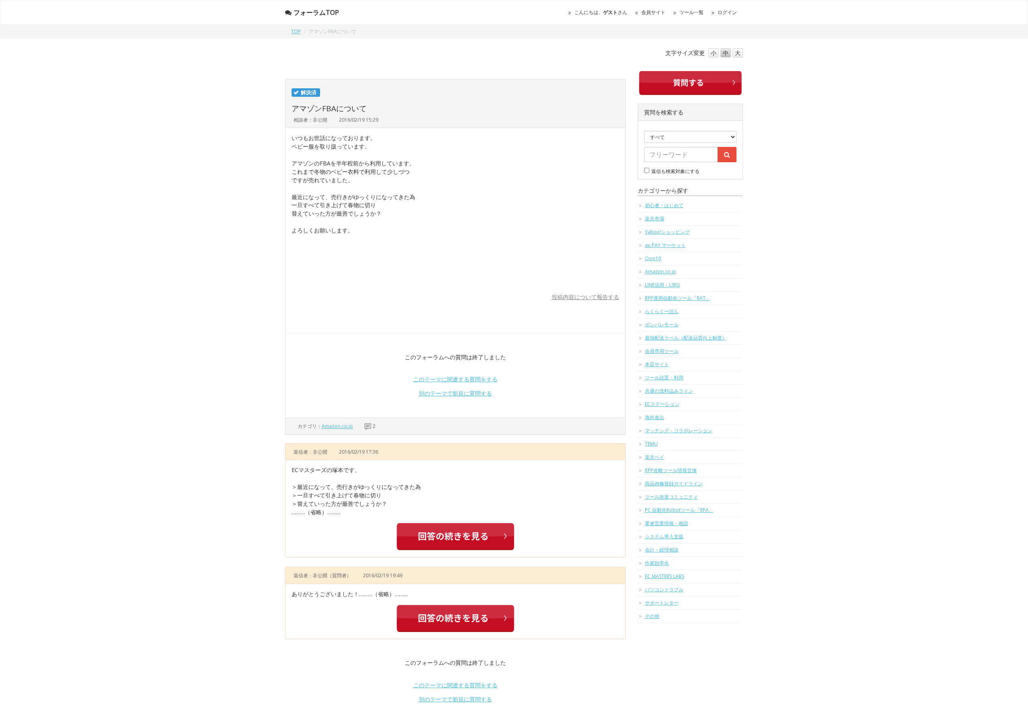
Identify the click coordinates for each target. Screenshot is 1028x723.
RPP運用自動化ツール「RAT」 (677, 298)
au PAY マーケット (665, 245)
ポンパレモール (662, 324)
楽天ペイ (654, 457)
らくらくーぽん (662, 311)
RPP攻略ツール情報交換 (671, 470)
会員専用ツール (662, 351)
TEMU (651, 443)
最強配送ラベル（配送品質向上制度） (686, 337)
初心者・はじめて (664, 205)
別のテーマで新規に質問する (455, 393)
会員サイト (653, 12)
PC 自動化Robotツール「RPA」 (679, 510)
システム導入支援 (664, 536)
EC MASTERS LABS (664, 576)
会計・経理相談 (662, 549)
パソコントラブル (664, 589)
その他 (652, 616)
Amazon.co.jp (337, 426)
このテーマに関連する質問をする (455, 379)
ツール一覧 (691, 12)
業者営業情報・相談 (666, 523)
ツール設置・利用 (664, 377)
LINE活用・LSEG (662, 284)
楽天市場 (654, 218)
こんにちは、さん (600, 12)
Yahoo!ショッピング (667, 231)
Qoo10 (653, 258)
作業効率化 (657, 563)
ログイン (727, 12)
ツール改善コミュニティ (671, 496)
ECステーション (662, 404)
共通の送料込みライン (669, 390)
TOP (296, 31)
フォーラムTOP (316, 12)
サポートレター (662, 602)
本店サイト (657, 364)
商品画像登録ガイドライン (674, 483)
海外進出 (654, 417)
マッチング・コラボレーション (678, 430)
